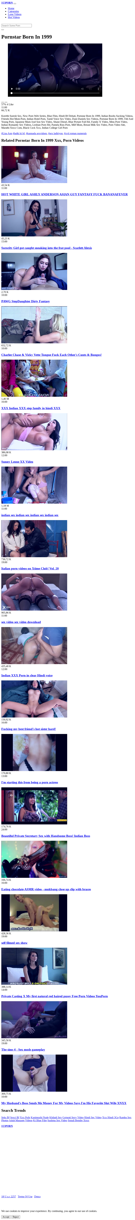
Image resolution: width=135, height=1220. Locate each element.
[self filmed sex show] (34, 930)
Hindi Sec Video (93, 1117)
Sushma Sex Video (57, 1120)
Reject (16, 1217)
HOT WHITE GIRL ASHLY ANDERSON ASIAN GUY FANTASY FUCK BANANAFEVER (64, 194)
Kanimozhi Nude (40, 1117)
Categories (13, 11)
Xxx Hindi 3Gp (110, 1117)
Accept (6, 1217)
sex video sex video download (21, 622)
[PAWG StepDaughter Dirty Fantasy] (34, 289)
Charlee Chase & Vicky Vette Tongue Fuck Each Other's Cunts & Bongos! (51, 355)
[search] (2, 29)
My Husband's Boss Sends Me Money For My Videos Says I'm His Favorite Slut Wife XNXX (63, 1103)
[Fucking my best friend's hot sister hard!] (34, 716)
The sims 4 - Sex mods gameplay (23, 1049)
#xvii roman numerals (75, 133)
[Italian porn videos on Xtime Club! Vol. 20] (34, 556)
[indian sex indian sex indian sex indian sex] (34, 502)
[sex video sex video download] (34, 609)
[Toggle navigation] (15, 3)
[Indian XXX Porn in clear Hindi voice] (34, 663)
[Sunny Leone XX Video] (34, 449)
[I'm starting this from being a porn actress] (34, 770)
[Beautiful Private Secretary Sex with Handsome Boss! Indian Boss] (34, 823)
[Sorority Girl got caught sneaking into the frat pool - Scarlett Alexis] (34, 235)
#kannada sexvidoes (36, 133)
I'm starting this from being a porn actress (29, 782)
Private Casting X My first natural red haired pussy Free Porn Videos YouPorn (54, 996)
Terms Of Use (25, 1196)
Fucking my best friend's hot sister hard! (28, 729)
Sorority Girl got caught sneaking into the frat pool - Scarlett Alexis (46, 248)
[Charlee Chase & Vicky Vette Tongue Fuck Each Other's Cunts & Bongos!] (34, 342)
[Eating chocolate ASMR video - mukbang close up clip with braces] (34, 877)
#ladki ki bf (19, 133)
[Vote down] (6, 102)
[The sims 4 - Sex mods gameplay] (34, 1037)
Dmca (37, 1196)
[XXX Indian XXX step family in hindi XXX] (34, 395)
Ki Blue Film (40, 1120)
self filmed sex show (14, 943)
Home (11, 8)
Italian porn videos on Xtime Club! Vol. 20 (30, 568)
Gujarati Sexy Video (73, 1117)
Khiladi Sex (55, 1117)
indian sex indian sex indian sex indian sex (29, 515)
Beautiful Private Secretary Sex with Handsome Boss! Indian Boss (45, 836)
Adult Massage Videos (20, 1120)
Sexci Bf (14, 1117)
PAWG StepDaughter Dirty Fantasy (25, 301)
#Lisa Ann (6, 133)
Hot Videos (14, 17)
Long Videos (14, 14)
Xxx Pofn (25, 1117)
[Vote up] (2, 102)
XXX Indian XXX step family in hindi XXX (30, 408)
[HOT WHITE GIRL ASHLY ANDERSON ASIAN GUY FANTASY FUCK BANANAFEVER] (34, 182)
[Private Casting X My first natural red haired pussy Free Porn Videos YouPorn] (34, 983)
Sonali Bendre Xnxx (78, 1120)
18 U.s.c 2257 (8, 1196)
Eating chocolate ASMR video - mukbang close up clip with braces (46, 889)
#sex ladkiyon (55, 133)
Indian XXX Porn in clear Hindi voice (27, 675)
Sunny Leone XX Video (17, 461)
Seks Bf (5, 1117)
